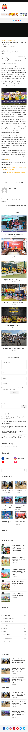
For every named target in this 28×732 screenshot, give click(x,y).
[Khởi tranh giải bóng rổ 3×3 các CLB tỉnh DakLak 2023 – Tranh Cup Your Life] (14, 315)
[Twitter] (13, 20)
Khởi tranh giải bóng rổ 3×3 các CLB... (14, 325)
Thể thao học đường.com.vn (13, 172)
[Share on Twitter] (19, 182)
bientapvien (5, 46)
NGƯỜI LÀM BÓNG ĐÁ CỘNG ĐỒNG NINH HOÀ (18, 594)
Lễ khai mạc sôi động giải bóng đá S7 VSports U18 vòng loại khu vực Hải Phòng (18, 572)
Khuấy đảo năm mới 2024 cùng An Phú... (6, 506)
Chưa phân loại (14, 615)
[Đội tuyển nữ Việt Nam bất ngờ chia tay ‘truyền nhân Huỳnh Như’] (5, 561)
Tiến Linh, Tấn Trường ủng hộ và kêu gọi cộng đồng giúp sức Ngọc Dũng (19, 660)
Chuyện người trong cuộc (14, 618)
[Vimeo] (22, 20)
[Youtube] (18, 20)
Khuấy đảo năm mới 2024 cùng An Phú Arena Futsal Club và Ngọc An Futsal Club (19, 680)
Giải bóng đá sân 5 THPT (14, 621)
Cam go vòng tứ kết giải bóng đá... (14, 234)
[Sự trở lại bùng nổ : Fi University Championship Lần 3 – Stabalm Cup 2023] (14, 246)
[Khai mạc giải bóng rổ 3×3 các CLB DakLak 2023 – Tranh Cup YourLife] (14, 292)
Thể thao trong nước (11, 40)
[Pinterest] (16, 20)
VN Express (8, 159)
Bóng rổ (14, 612)
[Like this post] (16, 182)
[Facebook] (4, 728)
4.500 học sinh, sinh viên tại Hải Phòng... (14, 348)
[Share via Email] (22, 182)
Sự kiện (14, 631)
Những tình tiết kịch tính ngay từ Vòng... (6, 522)
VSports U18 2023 (14, 641)
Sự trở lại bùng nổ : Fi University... (14, 257)
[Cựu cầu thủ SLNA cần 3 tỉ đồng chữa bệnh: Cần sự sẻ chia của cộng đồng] (21, 485)
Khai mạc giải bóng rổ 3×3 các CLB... (14, 302)
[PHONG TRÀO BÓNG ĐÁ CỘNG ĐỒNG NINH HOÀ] (5, 585)
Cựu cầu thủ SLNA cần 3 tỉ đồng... (20, 491)
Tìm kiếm (3, 403)
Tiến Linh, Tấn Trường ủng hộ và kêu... (7, 491)
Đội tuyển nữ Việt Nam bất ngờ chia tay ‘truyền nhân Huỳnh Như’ (18, 559)
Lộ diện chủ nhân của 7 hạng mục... (14, 280)
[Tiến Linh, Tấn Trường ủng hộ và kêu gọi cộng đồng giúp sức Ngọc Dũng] (7, 485)
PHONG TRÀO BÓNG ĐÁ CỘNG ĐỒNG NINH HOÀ (18, 582)
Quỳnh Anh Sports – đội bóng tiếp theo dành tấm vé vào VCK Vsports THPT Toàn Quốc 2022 (19, 548)
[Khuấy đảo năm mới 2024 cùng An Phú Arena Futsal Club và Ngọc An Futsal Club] (7, 500)
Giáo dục (3, 40)
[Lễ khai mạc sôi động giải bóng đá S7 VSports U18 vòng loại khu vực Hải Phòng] (5, 573)
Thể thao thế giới (14, 634)
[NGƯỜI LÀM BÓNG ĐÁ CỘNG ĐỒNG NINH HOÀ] (5, 597)
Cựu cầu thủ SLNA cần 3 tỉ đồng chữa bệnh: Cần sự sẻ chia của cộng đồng (19, 670)
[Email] (20, 20)
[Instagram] (15, 20)
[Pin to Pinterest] (21, 182)
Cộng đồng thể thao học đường (13, 167)
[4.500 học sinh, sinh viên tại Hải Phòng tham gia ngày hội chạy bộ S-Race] (14, 338)
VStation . (23, 172)
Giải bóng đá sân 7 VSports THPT (14, 625)
